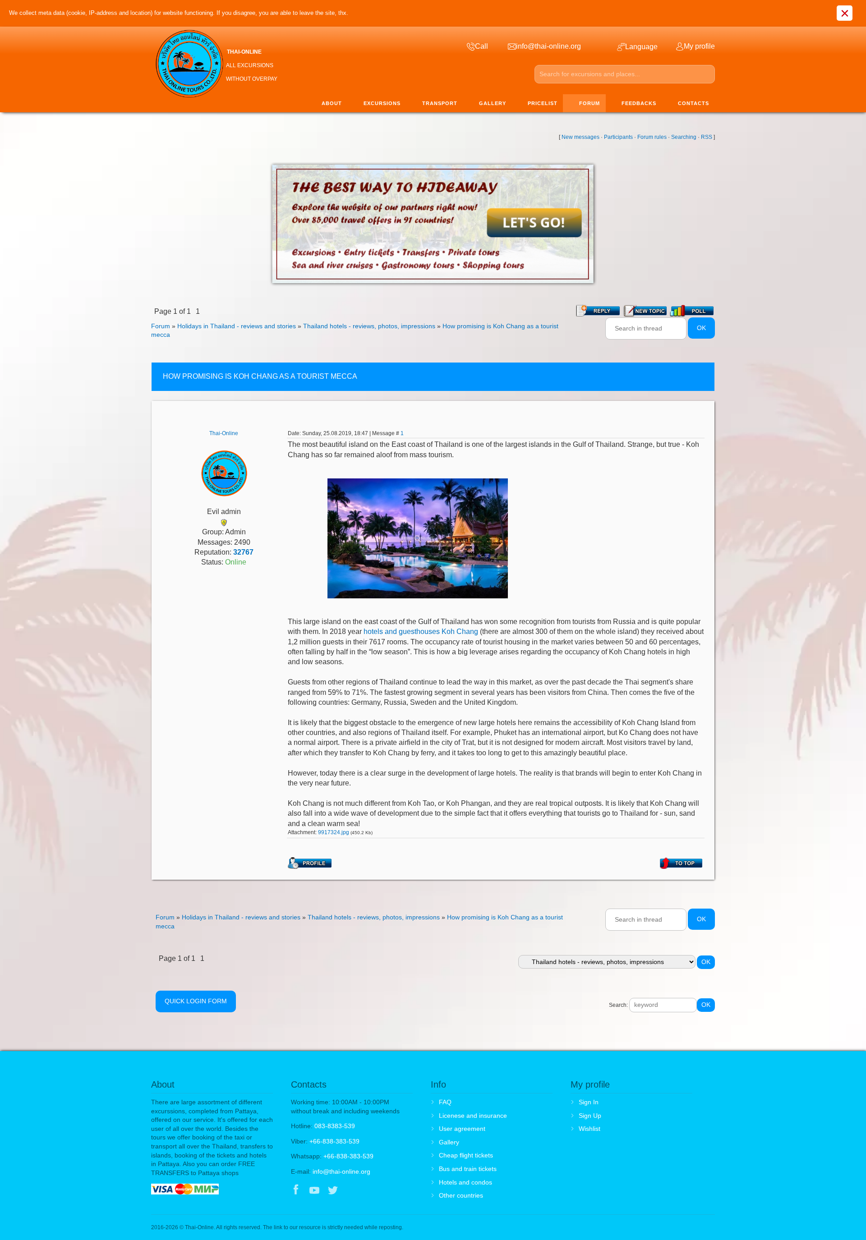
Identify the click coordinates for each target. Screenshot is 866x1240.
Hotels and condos (465, 1182)
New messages (580, 137)
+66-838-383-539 (334, 1141)
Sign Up (590, 1115)
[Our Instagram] (351, 1190)
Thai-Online (223, 433)
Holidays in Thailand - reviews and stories (236, 326)
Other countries (461, 1195)
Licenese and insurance (473, 1115)
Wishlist (589, 1128)
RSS (706, 137)
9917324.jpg (333, 832)
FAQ (445, 1102)
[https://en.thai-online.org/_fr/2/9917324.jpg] (417, 538)
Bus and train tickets (468, 1168)
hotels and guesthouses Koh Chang (421, 631)
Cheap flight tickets (466, 1155)
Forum (160, 326)
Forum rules (652, 137)
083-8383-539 (334, 1126)
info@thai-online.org (341, 1171)
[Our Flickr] (370, 1190)
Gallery (449, 1142)
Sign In (589, 1102)
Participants (618, 137)
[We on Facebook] (296, 1190)
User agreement (462, 1128)
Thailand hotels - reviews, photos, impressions (369, 326)
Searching (683, 137)
